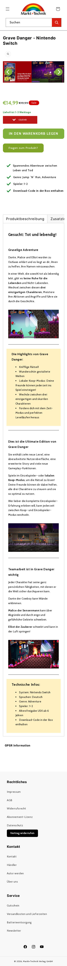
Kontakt (12, 856)
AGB (9, 800)
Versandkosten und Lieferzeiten (27, 914)
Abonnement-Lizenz (20, 817)
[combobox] (33, 22)
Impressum (14, 791)
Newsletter (14, 930)
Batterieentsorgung (19, 922)
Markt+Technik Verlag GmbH (38, 961)
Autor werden (15, 873)
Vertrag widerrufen (22, 833)
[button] (7, 9)
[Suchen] (56, 22)
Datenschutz (15, 825)
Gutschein (13, 905)
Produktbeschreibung (25, 219)
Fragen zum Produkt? (23, 148)
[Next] (59, 72)
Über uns (12, 881)
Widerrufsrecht (16, 808)
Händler (12, 865)
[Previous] (8, 72)
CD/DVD (23, 119)
